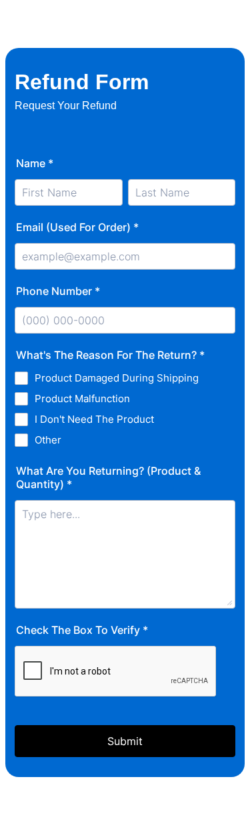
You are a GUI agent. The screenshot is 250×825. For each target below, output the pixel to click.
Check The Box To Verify (82, 630)
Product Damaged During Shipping (117, 378)
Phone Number (58, 291)
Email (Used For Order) (77, 227)
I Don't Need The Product (94, 419)
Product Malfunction (82, 398)
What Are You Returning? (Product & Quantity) (108, 477)
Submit (125, 741)
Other (48, 439)
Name (34, 163)
